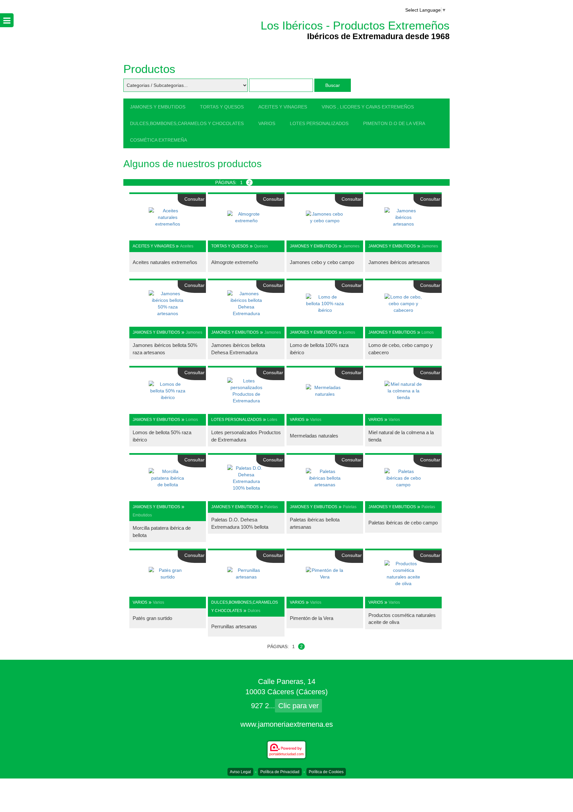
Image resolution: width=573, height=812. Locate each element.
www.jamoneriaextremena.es (286, 724)
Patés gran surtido (152, 618)
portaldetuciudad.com (286, 754)
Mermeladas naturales (314, 436)
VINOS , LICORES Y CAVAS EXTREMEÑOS (368, 106)
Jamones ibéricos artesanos (399, 262)
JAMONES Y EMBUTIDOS (157, 106)
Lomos (349, 332)
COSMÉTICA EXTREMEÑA (158, 140)
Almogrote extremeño (234, 262)
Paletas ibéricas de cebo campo (403, 522)
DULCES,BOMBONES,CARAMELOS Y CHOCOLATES (187, 123)
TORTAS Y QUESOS (222, 106)
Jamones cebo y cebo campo (322, 262)
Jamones (351, 246)
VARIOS (266, 123)
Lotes (272, 419)
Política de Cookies (326, 772)
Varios (315, 419)
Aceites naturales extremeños (165, 262)
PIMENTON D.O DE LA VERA (394, 123)
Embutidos (142, 515)
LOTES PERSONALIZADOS (319, 123)
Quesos (261, 246)
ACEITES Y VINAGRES (282, 106)
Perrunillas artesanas (234, 626)
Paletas (271, 507)
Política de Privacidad (279, 772)
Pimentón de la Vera (311, 618)
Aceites (186, 246)
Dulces (254, 610)
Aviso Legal (240, 772)
